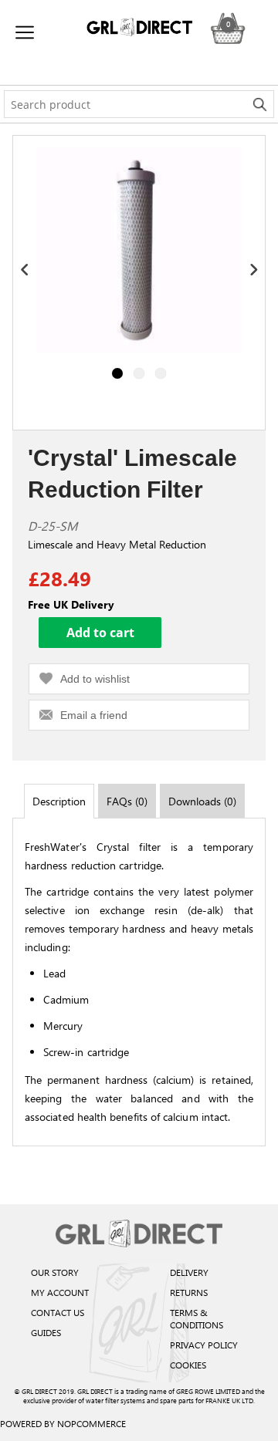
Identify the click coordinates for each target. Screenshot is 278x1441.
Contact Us (57, 1312)
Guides (46, 1332)
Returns (189, 1292)
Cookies (188, 1364)
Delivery (189, 1272)
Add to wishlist (95, 679)
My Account (60, 1292)
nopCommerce (91, 1423)
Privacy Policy (204, 1344)
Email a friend (93, 715)
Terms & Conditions (196, 1318)
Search (260, 104)
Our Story (55, 1272)
